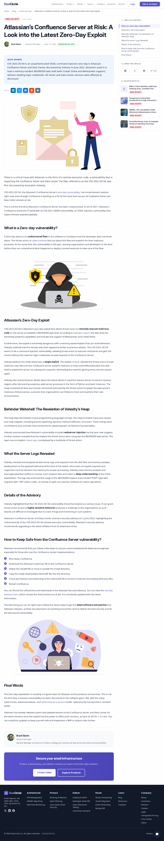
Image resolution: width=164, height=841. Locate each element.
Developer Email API (81, 801)
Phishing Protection (58, 797)
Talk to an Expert (149, 4)
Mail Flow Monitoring (36, 804)
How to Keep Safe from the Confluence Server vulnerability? (137, 49)
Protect (70, 4)
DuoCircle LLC (17, 833)
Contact (144, 808)
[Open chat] (157, 834)
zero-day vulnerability (69, 192)
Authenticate (56, 4)
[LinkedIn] (9, 810)
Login (132, 4)
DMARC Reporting (34, 801)
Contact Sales (44, 772)
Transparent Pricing (149, 815)
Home (6, 11)
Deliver (80, 4)
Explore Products (71, 772)
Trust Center (146, 819)
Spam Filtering (56, 801)
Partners (121, 4)
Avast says (31, 440)
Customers (111, 4)
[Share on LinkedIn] (13, 90)
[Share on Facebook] (25, 90)
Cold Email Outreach (81, 811)
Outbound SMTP (80, 797)
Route (90, 4)
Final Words (126, 55)
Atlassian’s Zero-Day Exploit (133, 30)
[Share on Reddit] (31, 90)
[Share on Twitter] (19, 90)
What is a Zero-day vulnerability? (135, 26)
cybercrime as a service (53, 701)
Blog (14, 11)
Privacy (150, 833)
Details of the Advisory (131, 44)
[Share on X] (135, 71)
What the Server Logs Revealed (134, 40)
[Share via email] (37, 90)
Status (144, 822)
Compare (101, 4)
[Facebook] (13, 810)
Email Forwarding (103, 804)
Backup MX (100, 808)
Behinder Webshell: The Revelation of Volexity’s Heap (137, 35)
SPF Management (34, 797)
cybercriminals (39, 240)
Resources (122, 801)
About (143, 797)
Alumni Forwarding (103, 797)
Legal (143, 812)
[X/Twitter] (5, 810)
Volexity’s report (81, 332)
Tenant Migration (102, 801)
